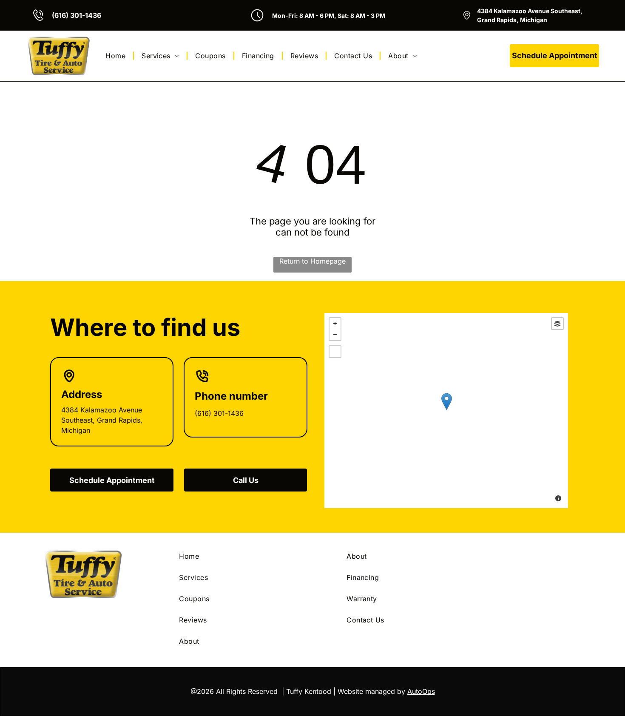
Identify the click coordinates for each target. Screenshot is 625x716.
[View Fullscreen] (335, 351)
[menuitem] (117, 55)
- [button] (335, 334)
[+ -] (446, 410)
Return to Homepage (312, 261)
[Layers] (557, 323)
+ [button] (335, 323)
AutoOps (421, 691)
